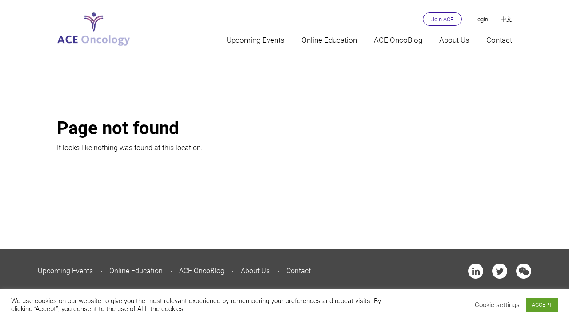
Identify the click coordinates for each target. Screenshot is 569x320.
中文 (506, 19)
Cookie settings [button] (497, 305)
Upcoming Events (255, 40)
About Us (454, 40)
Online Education (329, 40)
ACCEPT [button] (542, 304)
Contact (499, 40)
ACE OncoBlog (398, 40)
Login (481, 19)
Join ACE (442, 19)
